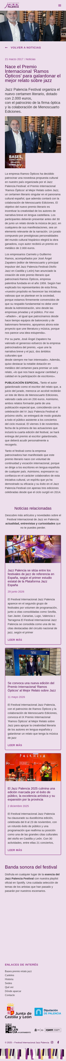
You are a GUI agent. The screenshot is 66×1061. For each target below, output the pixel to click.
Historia (9, 979)
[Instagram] (52, 1042)
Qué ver (9, 987)
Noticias (30, 59)
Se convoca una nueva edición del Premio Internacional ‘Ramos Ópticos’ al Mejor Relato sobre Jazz (32, 686)
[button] (59, 5)
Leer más (15, 639)
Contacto (10, 995)
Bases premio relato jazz (18, 971)
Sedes (8, 983)
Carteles (9, 975)
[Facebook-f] (58, 1042)
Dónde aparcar (13, 991)
